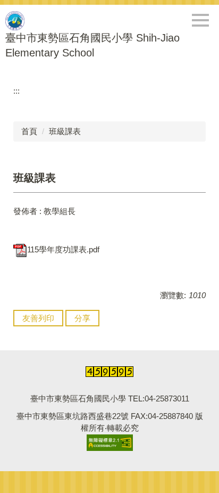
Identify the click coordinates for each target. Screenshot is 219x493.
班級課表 (65, 131)
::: (16, 90)
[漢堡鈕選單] (200, 20)
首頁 (29, 131)
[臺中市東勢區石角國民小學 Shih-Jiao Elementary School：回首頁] (14, 20)
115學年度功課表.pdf (63, 249)
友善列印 (38, 318)
